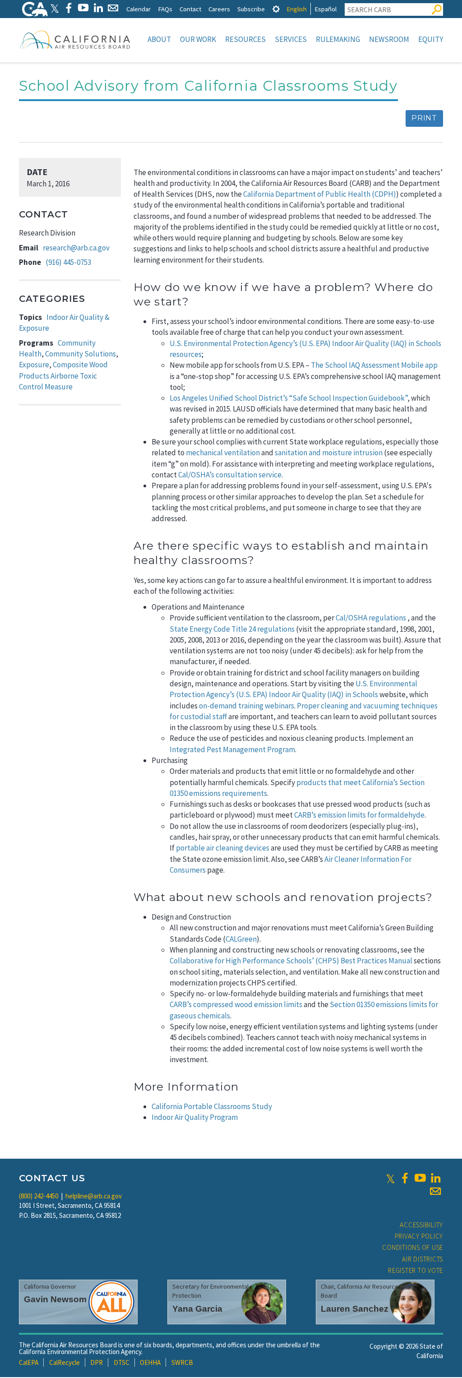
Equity (430, 39)
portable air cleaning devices (222, 848)
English (296, 9)
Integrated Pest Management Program (232, 749)
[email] (435, 1191)
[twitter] (390, 1178)
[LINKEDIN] (98, 8)
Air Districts (422, 1259)
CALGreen (241, 939)
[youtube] (420, 1178)
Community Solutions (80, 354)
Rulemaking (338, 39)
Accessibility (421, 1225)
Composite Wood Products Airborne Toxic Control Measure (63, 376)
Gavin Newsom (55, 1299)
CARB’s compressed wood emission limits (236, 1004)
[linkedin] (435, 1178)
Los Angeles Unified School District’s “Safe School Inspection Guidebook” (288, 398)
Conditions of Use (412, 1247)
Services (291, 39)
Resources (245, 39)
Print (424, 118)
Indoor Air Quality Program (195, 1117)
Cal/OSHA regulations (371, 618)
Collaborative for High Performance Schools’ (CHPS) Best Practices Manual (291, 961)
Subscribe (251, 9)
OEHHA (150, 1362)
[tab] (276, 9)
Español (325, 9)
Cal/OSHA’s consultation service (230, 475)
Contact (190, 9)
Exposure (34, 365)
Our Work (198, 39)
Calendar (138, 9)
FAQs (165, 9)
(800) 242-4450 (38, 1196)
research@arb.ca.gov (76, 248)
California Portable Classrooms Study (212, 1106)
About (159, 39)
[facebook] (405, 1178)
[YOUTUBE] (83, 8)
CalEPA (28, 1362)
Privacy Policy (419, 1236)
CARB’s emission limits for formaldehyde (359, 815)
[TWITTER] (54, 8)
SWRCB (182, 1362)
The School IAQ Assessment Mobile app (374, 365)
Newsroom (389, 39)
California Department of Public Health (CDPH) (319, 194)
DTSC (121, 1362)
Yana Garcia (197, 1308)
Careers (219, 9)
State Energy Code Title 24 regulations (232, 629)
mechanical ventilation (223, 453)
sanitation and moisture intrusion (329, 453)
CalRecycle (64, 1362)
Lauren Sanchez (354, 1308)
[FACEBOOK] (68, 8)
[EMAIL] (113, 8)
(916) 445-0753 (68, 262)
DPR (96, 1362)
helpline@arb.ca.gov (93, 1196)
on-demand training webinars (246, 706)
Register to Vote (415, 1270)
